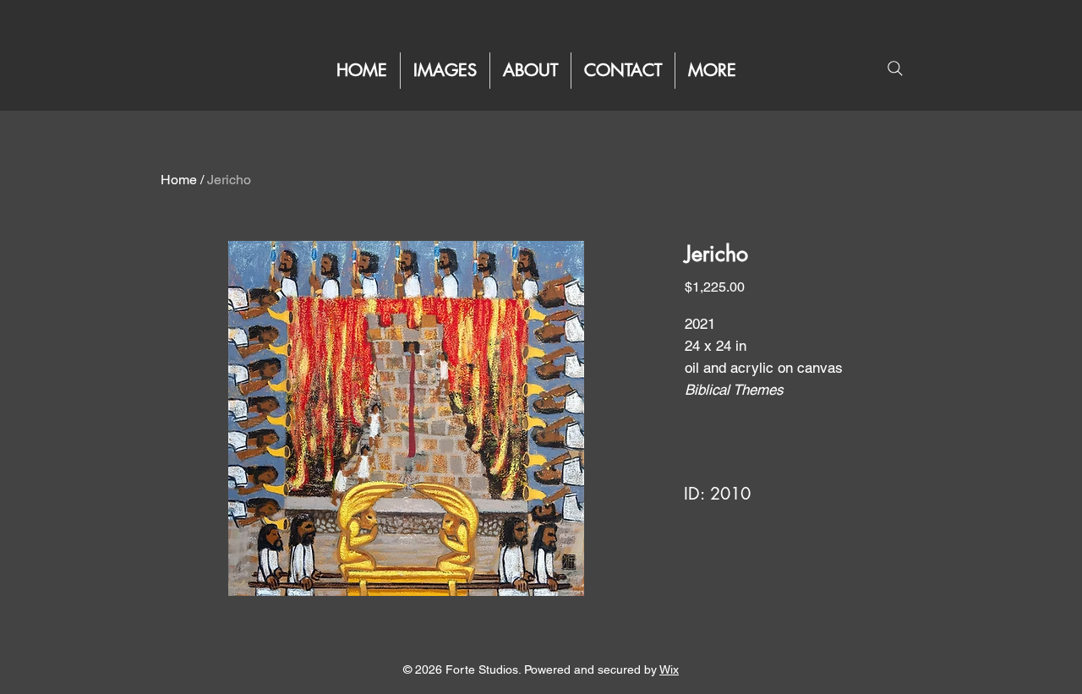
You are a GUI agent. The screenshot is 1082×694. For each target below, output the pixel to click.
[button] (712, 70)
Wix (669, 669)
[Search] (894, 68)
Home (179, 180)
